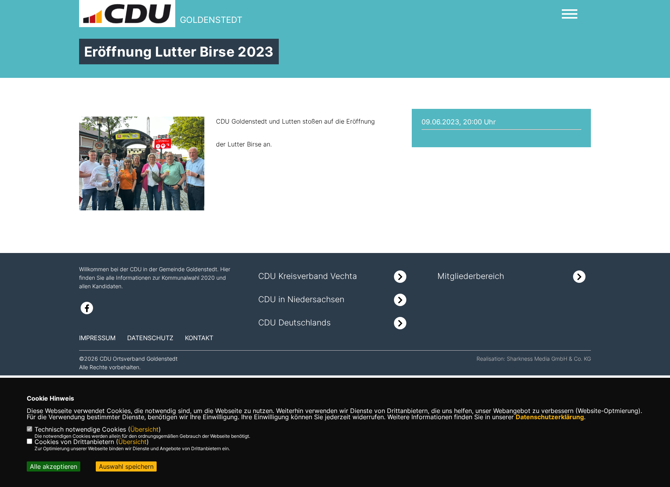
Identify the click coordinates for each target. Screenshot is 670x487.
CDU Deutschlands (294, 322)
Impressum (97, 338)
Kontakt (199, 338)
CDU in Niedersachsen (301, 299)
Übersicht (144, 429)
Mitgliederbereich (470, 276)
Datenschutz (150, 338)
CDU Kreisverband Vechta (307, 276)
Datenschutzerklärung (550, 417)
